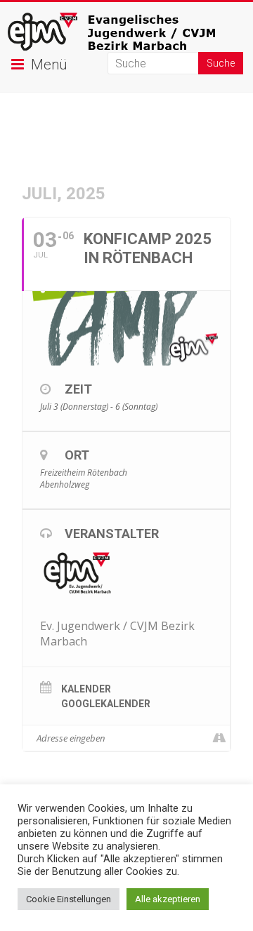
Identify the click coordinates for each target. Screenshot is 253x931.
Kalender (86, 689)
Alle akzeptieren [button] (167, 899)
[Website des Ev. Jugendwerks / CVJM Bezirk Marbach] (126, 19)
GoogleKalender (105, 703)
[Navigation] (219, 738)
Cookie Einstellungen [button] (68, 899)
